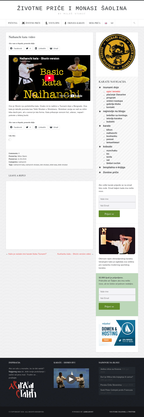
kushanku (111, 136)
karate (107, 125)
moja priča (94, 23)
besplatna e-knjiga (114, 167)
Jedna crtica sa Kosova (110, 369)
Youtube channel (117, 412)
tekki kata (53, 165)
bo (107, 153)
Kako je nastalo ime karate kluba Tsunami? (27, 254)
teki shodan (44, 165)
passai (109, 139)
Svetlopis (54, 23)
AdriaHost (88, 412)
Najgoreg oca (15, 371)
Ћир (112, 23)
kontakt (110, 107)
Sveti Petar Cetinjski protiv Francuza (116, 390)
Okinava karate (76, 23)
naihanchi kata (19, 165)
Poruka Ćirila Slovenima (111, 385)
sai (108, 160)
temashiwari (112, 142)
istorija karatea (114, 118)
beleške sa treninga (116, 115)
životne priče (111, 172)
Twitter (131, 412)
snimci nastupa (114, 101)
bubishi (110, 121)
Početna (12, 23)
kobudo (107, 146)
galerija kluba (113, 104)
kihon (109, 130)
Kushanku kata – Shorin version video (74, 254)
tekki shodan (63, 165)
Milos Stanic (22, 156)
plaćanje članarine (116, 94)
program (111, 98)
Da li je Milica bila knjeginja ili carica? (116, 377)
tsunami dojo (111, 87)
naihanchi (22, 162)
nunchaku (111, 150)
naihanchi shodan (32, 165)
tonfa (109, 157)
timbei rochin (113, 163)
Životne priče (33, 23)
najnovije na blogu (114, 111)
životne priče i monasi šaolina (72, 8)
